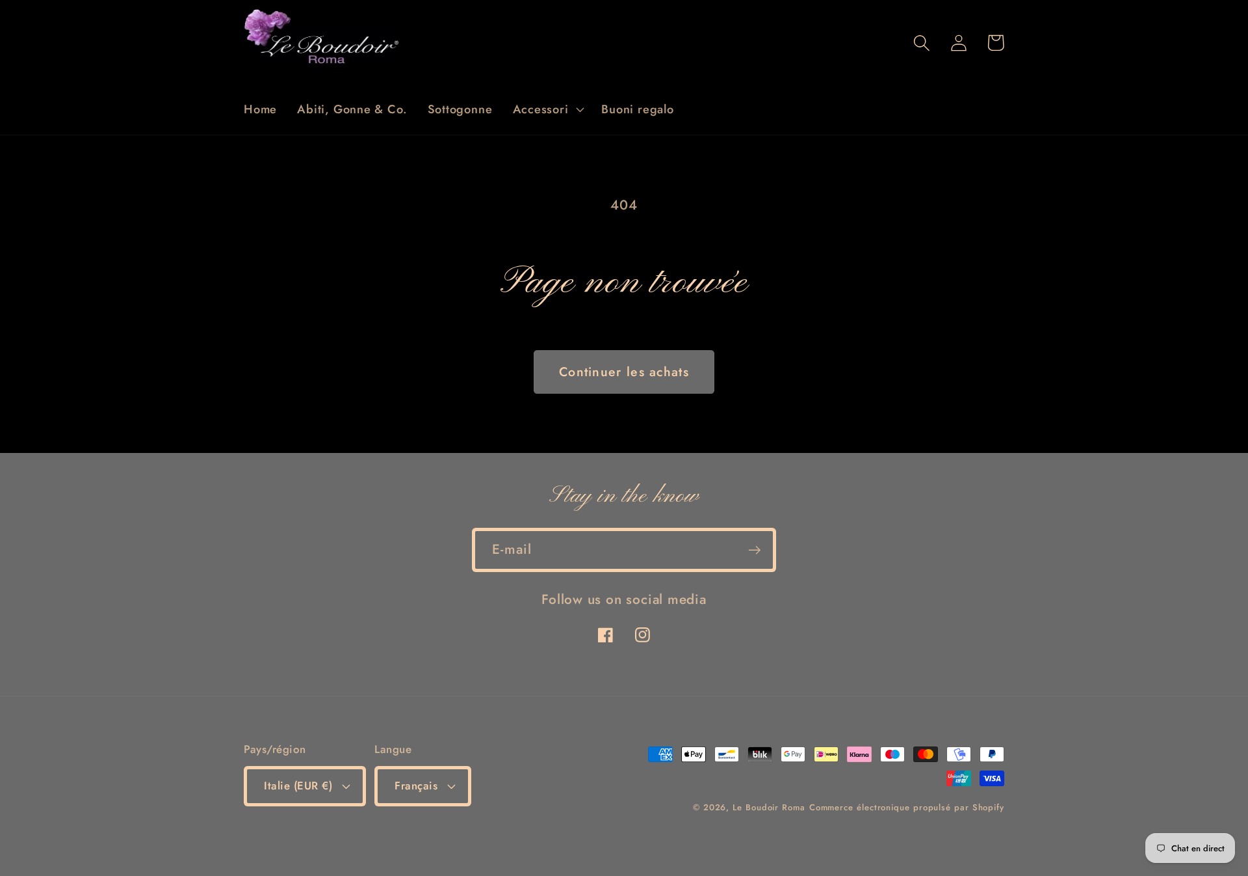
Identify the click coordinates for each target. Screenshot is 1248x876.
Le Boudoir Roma (769, 807)
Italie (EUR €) (298, 785)
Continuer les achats (624, 372)
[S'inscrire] (754, 550)
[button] (547, 109)
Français (416, 785)
